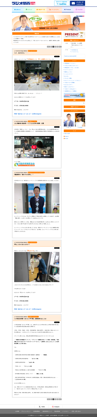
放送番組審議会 (36, 411)
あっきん (67, 76)
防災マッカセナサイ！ (69, 86)
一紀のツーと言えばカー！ (70, 89)
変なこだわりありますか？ (22, 244)
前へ (48, 46)
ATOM (66, 138)
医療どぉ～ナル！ (69, 71)
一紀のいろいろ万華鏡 (69, 82)
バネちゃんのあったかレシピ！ (71, 65)
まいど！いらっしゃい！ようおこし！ (73, 80)
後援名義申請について (47, 411)
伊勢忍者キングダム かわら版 (71, 67)
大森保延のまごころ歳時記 (70, 91)
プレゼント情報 (68, 78)
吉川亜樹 (80, 127)
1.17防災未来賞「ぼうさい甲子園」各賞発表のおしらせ (30, 318)
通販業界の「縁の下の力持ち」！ (24, 174)
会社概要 (17, 411)
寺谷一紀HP (67, 133)
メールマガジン (65, 411)
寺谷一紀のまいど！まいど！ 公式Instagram (27, 114)
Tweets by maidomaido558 (70, 56)
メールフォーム (74, 51)
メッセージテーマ (69, 74)
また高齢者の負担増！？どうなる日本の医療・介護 (29, 123)
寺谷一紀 (69, 127)
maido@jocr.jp (74, 49)
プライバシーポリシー (26, 411)
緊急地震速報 (57, 411)
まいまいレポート (69, 84)
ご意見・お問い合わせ (76, 411)
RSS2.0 (67, 136)
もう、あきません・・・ (21, 53)
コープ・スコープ (69, 69)
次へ (60, 46)
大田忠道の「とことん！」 (70, 63)
